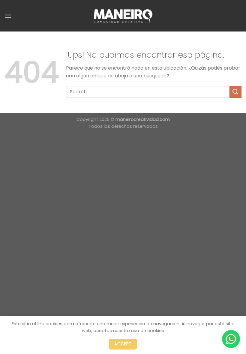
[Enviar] (236, 92)
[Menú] (8, 15)
